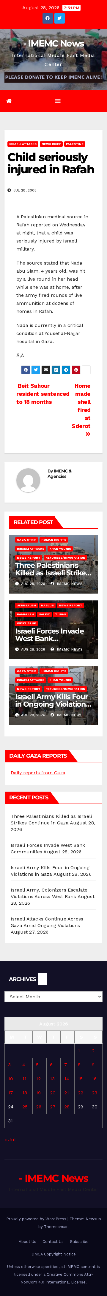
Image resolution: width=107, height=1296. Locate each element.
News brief (51, 144)
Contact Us (53, 1241)
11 (24, 1079)
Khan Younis (60, 548)
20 (53, 1093)
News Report (28, 557)
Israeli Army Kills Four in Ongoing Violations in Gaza (52, 704)
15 (80, 1079)
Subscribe (79, 1241)
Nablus (47, 605)
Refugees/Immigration (65, 557)
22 (80, 1093)
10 (10, 1079)
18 (24, 1093)
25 (25, 1107)
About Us (27, 1241)
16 (94, 1079)
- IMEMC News (53, 43)
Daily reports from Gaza (38, 773)
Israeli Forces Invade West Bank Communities (49, 638)
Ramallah (25, 614)
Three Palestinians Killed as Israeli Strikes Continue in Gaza (52, 573)
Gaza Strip (26, 539)
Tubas (60, 614)
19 (38, 1093)
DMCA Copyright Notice (54, 1254)
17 (10, 1093)
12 (38, 1079)
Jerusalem (26, 605)
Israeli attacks (23, 144)
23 (94, 1093)
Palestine (75, 144)
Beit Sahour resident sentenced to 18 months (43, 393)
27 (53, 1107)
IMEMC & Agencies (59, 473)
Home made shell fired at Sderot (81, 406)
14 (66, 1079)
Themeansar (55, 1226)
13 (52, 1079)
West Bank (26, 623)
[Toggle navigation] (57, 101)
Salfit (44, 614)
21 (66, 1093)
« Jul (9, 1139)
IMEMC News (69, 584)
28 (67, 1107)
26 (38, 1107)
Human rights (53, 539)
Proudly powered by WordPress (36, 1219)
